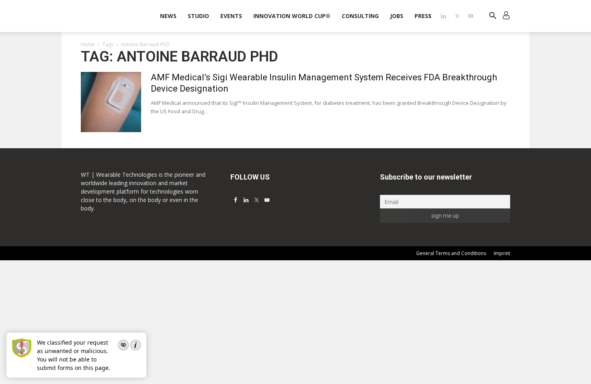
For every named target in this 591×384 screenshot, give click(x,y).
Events (231, 16)
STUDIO (198, 16)
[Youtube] (471, 16)
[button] (492, 16)
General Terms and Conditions (451, 253)
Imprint (502, 253)
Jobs (396, 16)
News (168, 16)
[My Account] (506, 16)
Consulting (360, 16)
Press (423, 16)
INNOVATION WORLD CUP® (291, 16)
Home (88, 44)
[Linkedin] (443, 16)
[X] (457, 16)
